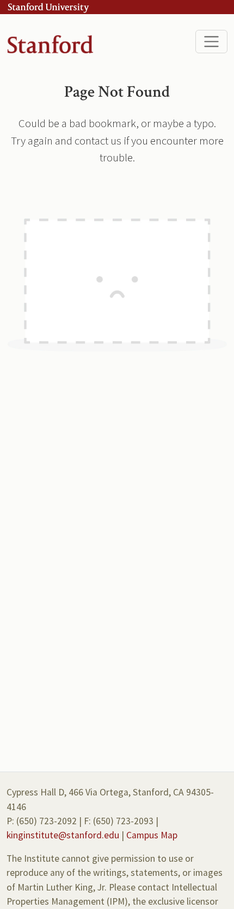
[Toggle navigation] (211, 41)
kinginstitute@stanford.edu (63, 835)
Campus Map (151, 835)
